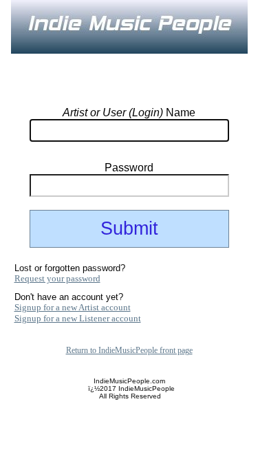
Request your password (57, 278)
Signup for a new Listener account (77, 318)
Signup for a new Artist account (72, 307)
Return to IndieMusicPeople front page (129, 350)
